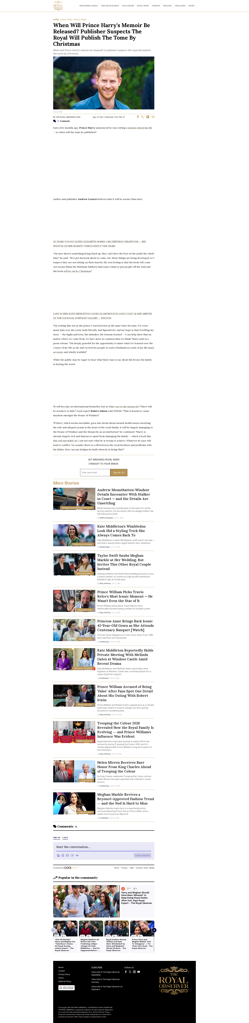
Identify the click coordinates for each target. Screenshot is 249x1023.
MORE (191, 6)
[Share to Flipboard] (146, 117)
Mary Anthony (105, 583)
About (61, 967)
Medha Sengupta (106, 518)
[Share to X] (141, 117)
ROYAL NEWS (143, 6)
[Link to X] (130, 972)
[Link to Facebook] (126, 972)
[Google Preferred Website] (66, 989)
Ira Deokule (104, 678)
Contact (61, 971)
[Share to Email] (152, 117)
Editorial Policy (64, 981)
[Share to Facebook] (138, 117)
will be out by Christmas (77, 271)
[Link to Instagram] (134, 972)
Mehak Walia (104, 547)
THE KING (167, 6)
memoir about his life (140, 127)
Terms (61, 978)
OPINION (156, 6)
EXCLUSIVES (128, 6)
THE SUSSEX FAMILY (88, 6)
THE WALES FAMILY (110, 6)
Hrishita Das (104, 642)
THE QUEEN (180, 6)
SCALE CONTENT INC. (106, 1007)
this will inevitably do (65, 440)
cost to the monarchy (127, 406)
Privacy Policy (64, 974)
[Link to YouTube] (138, 972)
